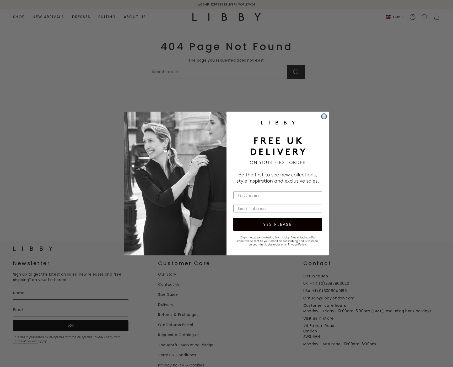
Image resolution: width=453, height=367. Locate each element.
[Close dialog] (324, 116)
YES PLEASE (277, 224)
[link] (277, 240)
